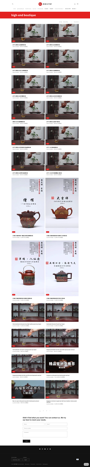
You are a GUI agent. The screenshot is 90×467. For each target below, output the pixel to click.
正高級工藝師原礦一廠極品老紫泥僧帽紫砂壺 (23, 235)
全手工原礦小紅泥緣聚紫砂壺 (19, 44)
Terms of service (38, 464)
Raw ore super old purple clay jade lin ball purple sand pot (26, 401)
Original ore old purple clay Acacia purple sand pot (58, 375)
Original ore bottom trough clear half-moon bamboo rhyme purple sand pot (61, 401)
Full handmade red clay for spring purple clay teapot (24, 349)
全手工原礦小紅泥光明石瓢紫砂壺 (54, 96)
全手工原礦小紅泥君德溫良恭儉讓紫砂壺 (22, 147)
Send (26, 441)
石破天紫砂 (15, 464)
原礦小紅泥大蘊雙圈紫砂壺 (19, 121)
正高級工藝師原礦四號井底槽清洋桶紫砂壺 (22, 298)
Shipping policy (45, 464)
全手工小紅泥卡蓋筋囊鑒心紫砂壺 (54, 173)
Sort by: (60, 21)
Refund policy (27, 464)
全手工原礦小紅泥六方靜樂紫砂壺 (20, 70)
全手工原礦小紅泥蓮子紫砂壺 (53, 121)
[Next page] (50, 410)
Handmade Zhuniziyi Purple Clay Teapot (55, 324)
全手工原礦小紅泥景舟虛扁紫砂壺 (20, 173)
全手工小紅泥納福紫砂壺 (52, 147)
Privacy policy (33, 464)
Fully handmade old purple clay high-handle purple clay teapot (27, 324)
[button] (12, 4)
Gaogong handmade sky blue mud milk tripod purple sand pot (60, 349)
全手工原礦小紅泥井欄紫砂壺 (19, 96)
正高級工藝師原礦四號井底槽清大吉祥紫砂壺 (56, 235)
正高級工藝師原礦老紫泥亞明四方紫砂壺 (55, 298)
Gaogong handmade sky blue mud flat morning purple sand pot (27, 375)
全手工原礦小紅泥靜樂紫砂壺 (53, 70)
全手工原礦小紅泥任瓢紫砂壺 (53, 44)
